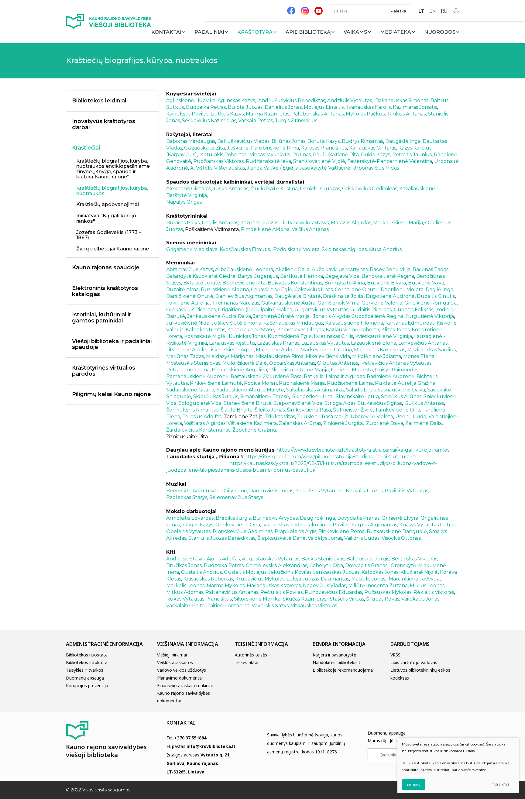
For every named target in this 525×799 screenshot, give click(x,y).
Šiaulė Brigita (236, 410)
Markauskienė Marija (398, 223)
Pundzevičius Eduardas (333, 592)
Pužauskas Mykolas (387, 592)
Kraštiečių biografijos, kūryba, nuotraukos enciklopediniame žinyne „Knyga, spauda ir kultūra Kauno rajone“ (113, 169)
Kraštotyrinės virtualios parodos (103, 370)
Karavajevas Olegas (300, 329)
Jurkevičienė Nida (187, 323)
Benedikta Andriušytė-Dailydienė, (207, 491)
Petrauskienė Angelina (239, 370)
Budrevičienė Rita (244, 283)
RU (444, 11)
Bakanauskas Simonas (401, 100)
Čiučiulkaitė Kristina (274, 188)
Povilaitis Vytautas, (407, 491)
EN (432, 11)
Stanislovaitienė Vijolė (319, 161)
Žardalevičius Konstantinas (198, 430)
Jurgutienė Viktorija (430, 316)
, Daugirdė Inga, (317, 518)
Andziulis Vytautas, (350, 100)
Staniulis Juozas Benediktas (221, 538)
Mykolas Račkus (365, 114)
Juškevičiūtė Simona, (236, 323)
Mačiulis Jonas (368, 579)
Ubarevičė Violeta (372, 416)
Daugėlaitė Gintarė (297, 296)
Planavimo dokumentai (180, 678)
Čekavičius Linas (313, 289)
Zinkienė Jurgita (343, 423)
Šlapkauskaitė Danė (281, 538)
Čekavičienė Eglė (271, 289)
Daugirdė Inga (402, 141)
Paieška (398, 11)
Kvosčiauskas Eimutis (245, 249)
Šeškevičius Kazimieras (209, 120)
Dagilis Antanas (220, 223)
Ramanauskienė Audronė (197, 376)
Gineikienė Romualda (430, 303)
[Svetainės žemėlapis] (456, 11)
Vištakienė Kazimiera (252, 423)
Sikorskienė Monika (257, 599)
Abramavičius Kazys (189, 269)
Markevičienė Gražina (326, 350)
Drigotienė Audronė (390, 296)
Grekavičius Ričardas (191, 309)
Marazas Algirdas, (351, 223)
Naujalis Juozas (364, 491)
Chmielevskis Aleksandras (276, 565)
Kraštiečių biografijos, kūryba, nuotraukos (112, 190)
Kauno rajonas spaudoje (105, 267)
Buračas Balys (183, 223)
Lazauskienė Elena (373, 343)
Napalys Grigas (184, 202)
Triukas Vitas (280, 416)
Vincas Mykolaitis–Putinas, (281, 154)
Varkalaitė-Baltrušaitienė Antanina (207, 605)
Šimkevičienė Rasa (309, 410)
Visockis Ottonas (401, 538)
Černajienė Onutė (357, 289)
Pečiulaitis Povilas (281, 592)
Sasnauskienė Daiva (401, 390)
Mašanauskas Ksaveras (274, 585)
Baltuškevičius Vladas (242, 141)
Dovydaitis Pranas (357, 518)
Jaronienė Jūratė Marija (281, 316)
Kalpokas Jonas (380, 572)
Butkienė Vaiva (426, 283)
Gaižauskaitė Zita (204, 148)
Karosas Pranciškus (324, 148)
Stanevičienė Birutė (247, 403)
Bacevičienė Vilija (390, 269)
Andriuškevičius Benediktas (291, 100)
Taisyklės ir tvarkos (84, 670)
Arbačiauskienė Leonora (244, 269)
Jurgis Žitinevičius (296, 120)
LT (421, 11)
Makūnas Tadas (185, 356)
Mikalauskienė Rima (280, 356)
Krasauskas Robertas (208, 579)
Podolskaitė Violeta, (297, 249)
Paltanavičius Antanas (231, 592)
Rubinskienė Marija (302, 383)
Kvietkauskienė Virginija (383, 336)
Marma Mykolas (226, 585)
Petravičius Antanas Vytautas (396, 363)
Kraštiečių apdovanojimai (107, 204)
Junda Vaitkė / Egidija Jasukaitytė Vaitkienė (298, 168)
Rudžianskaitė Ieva (268, 161)
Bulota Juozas (245, 107)
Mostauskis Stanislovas (193, 363)
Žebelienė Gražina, (254, 430)
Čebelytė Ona (326, 565)
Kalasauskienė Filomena (354, 323)
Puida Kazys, (375, 154)
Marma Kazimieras (267, 114)
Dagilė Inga (439, 289)
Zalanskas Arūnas (300, 423)
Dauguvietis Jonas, (271, 491)
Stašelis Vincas (347, 599)
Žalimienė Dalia (423, 423)
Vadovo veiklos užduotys (181, 670)
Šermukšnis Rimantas (192, 410)
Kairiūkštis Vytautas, (319, 491)
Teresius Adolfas (201, 416)
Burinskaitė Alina (344, 283)
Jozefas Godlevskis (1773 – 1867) (108, 235)
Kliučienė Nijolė (419, 572)
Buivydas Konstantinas (295, 283)
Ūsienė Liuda (410, 416)
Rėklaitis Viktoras (433, 592)
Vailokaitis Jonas (420, 599)
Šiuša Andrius (385, 249)
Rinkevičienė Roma (341, 531)
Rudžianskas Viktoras (218, 161)
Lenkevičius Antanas (423, 343)
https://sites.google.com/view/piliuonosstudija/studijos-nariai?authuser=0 (331, 457)
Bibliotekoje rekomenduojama (343, 670)
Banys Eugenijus (258, 276)
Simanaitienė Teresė (264, 396)
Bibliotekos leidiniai (99, 100)
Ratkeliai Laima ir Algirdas (334, 376)
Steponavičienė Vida (297, 403)
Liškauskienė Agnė (231, 350)
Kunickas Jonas (247, 336)
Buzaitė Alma (182, 289)
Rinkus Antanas (407, 114)
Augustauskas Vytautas (270, 559)
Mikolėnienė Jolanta (376, 356)
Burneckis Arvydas (275, 518)
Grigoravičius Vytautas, (321, 309)
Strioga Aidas (339, 403)
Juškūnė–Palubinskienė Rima (263, 148)
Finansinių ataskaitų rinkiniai (185, 685)
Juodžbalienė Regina (377, 316)
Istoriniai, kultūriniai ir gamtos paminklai (101, 317)
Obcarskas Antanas (292, 363)
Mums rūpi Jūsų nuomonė (393, 740)
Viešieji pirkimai (172, 655)
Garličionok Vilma (338, 303)
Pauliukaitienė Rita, (336, 154)
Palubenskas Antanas (317, 114)
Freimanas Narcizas (235, 303)
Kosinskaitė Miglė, (205, 336)
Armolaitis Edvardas (190, 518)
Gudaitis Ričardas (371, 309)
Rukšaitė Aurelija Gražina (405, 383)
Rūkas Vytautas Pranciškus (199, 599)
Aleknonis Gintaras (188, 188)
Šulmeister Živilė (353, 410)
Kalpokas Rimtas (205, 329)
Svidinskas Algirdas (344, 249)
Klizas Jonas (395, 329)
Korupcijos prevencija (87, 685)
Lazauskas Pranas (278, 343)
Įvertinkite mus (395, 755)
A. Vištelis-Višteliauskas (217, 168)
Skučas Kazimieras (304, 599)
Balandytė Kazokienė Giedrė (200, 276)
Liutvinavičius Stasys (304, 223)
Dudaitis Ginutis (436, 296)
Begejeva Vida (342, 276)
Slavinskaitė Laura (357, 396)
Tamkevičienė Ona (397, 410)
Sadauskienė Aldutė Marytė (250, 390)
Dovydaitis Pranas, (366, 565)
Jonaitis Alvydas (331, 316)
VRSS (395, 655)
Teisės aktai (246, 662)
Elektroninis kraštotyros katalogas (105, 291)
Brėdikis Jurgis (233, 518)
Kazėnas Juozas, (259, 223)
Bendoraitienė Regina (388, 276)
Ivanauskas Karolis (369, 107)
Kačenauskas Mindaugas (293, 323)
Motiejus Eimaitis (324, 107)
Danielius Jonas (283, 107)
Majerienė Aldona (277, 350)
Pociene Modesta (352, 370)
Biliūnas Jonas (288, 141)
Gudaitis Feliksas (413, 309)
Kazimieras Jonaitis (415, 107)
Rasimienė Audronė (390, 376)
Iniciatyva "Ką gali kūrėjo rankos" (106, 218)
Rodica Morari (260, 383)
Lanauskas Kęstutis (232, 343)
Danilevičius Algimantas (243, 296)
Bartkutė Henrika (301, 276)
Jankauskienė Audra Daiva (219, 316)
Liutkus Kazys (227, 114)
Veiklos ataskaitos (175, 662)
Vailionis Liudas (361, 538)
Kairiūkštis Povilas (187, 114)
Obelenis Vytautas (188, 531)
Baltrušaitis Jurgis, (368, 559)
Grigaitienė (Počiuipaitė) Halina (255, 309)
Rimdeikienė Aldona (265, 229)
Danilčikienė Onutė (189, 296)
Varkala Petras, (256, 120)
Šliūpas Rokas (382, 599)
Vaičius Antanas (310, 229)
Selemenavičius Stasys (236, 497)
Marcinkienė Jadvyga (414, 579)
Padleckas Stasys (186, 497)
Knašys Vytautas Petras (427, 525)
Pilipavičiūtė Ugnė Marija (299, 370)
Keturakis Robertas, (224, 154)
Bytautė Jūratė (201, 283)
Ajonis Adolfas (223, 559)
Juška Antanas (230, 188)
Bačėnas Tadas (430, 269)
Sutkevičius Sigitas (380, 403)
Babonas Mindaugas (190, 141)
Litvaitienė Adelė (186, 350)
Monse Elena (418, 356)
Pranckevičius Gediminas (243, 531)
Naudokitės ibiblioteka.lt (336, 662)
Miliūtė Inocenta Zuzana (378, 585)
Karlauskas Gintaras (372, 148)
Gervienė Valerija (382, 303)
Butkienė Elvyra (386, 283)
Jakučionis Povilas (328, 525)
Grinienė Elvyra (400, 518)
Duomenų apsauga (85, 678)
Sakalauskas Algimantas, (315, 390)
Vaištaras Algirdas (204, 423)
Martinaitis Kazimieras (379, 350)
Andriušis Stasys (185, 559)
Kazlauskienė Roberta (352, 329)
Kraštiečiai (86, 147)
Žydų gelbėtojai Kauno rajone (112, 249)
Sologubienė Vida (200, 403)
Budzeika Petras (206, 107)
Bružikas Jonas (184, 565)
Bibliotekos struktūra (87, 662)
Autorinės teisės (251, 655)
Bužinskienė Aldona (225, 289)
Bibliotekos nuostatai (87, 655)
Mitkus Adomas (184, 592)
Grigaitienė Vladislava (192, 249)
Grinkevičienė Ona (237, 525)
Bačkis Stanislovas (322, 559)
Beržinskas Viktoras (414, 559)
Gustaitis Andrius (201, 572)
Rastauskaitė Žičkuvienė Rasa (266, 376)
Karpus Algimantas (374, 525)
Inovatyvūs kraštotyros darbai (103, 124)
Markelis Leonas (185, 585)
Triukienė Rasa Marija (322, 416)
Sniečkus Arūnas (401, 396)
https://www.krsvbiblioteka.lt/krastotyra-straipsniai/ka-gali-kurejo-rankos (362, 450)
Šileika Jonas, (270, 410)
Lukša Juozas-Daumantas (318, 579)
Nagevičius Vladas (324, 585)
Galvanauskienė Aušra (288, 303)
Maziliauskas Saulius (431, 350)
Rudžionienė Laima (350, 383)
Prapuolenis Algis (295, 531)
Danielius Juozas (320, 188)
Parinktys (501, 784)
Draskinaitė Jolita (343, 296)
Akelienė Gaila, (293, 269)
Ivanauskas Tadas (283, 525)
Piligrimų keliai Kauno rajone (111, 394)
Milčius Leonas (427, 585)
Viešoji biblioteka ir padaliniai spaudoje (112, 344)
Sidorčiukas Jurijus (215, 396)
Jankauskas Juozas (336, 572)
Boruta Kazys (323, 141)
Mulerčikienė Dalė (244, 363)
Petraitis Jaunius (412, 154)
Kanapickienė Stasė (250, 329)
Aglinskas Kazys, (236, 100)
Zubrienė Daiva (384, 423)
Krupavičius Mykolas (259, 579)
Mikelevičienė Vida (328, 356)
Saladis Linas (361, 390)
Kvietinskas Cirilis (333, 336)
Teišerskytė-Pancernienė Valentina (389, 161)
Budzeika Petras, (224, 565)
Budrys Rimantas (362, 141)
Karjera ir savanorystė (334, 655)
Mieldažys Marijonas (229, 356)
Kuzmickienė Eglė (290, 336)
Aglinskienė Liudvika (190, 100)
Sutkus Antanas (424, 403)
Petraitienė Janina (188, 370)
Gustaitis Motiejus (245, 572)
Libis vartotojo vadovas (413, 662)
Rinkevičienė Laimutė (216, 383)
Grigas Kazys (198, 525)
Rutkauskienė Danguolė (397, 531)
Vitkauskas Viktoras (314, 605)
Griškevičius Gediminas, (370, 188)
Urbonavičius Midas (375, 168)
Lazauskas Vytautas (325, 343)
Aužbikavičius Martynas (340, 269)
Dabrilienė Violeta (402, 289)
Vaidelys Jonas (325, 538)
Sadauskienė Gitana (190, 390)
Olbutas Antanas (337, 363)
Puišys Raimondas (396, 370)
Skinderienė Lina (312, 396)
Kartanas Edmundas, (410, 323)
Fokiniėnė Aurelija (188, 303)
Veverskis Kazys (270, 605)
